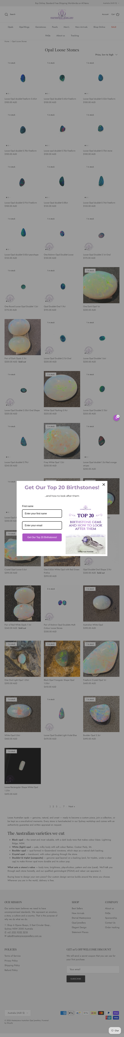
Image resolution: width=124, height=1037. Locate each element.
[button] (116, 418)
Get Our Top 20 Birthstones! (42, 537)
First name (27, 506)
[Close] (103, 484)
